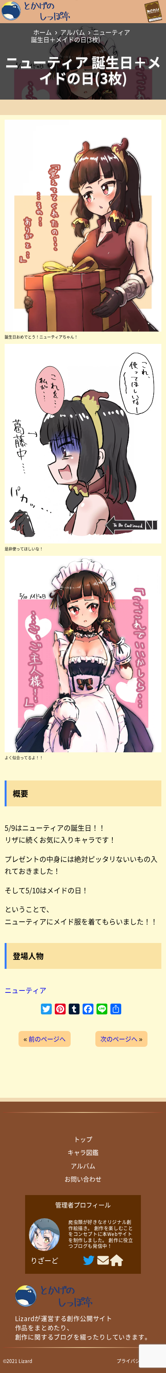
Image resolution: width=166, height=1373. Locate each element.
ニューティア (25, 990)
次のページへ (118, 1038)
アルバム (72, 32)
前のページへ (47, 1038)
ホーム (42, 32)
